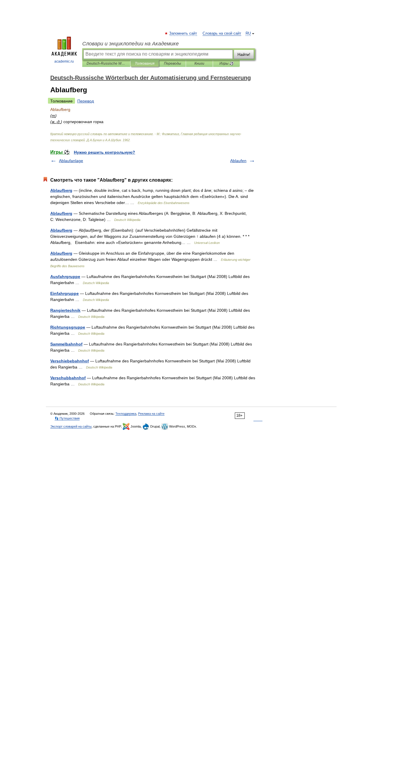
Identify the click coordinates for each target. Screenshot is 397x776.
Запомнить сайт (183, 33)
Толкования (144, 63)
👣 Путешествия (67, 418)
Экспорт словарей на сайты (71, 426)
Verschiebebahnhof (69, 361)
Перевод (85, 101)
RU (248, 33)
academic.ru (64, 61)
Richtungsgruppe (67, 327)
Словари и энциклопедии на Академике (130, 44)
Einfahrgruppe (64, 293)
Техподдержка (125, 413)
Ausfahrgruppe (65, 276)
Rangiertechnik (65, 310)
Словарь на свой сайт (222, 33)
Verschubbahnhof (68, 377)
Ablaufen (238, 160)
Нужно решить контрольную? (104, 152)
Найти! (243, 54)
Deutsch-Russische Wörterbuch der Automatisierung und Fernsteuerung (106, 63)
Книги (199, 63)
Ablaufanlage (71, 160)
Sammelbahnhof (66, 344)
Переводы (172, 63)
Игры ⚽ (226, 63)
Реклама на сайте (151, 413)
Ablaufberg (61, 190)
